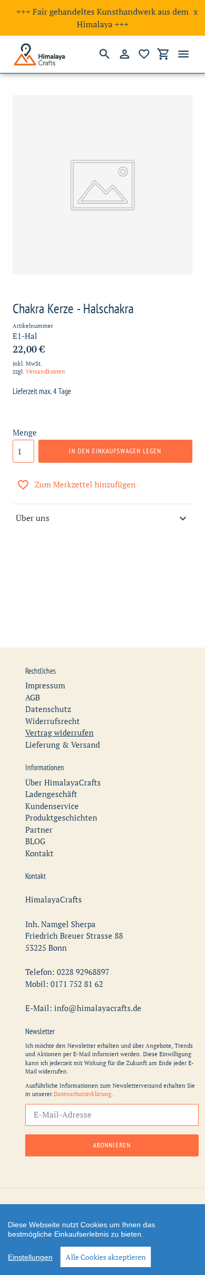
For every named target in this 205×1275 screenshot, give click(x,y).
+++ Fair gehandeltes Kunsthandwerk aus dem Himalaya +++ (102, 18)
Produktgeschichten (61, 817)
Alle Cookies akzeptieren (106, 1257)
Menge (25, 432)
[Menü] (183, 54)
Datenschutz (48, 709)
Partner (39, 829)
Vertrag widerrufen (59, 732)
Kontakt (39, 853)
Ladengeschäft (51, 794)
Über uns (32, 518)
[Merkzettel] (144, 54)
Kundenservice (52, 806)
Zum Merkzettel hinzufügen (85, 484)
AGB (32, 697)
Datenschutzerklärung (82, 1094)
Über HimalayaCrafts (63, 782)
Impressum (45, 685)
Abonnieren (111, 1145)
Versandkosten (45, 371)
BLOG (35, 841)
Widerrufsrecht (52, 721)
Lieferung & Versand (62, 744)
